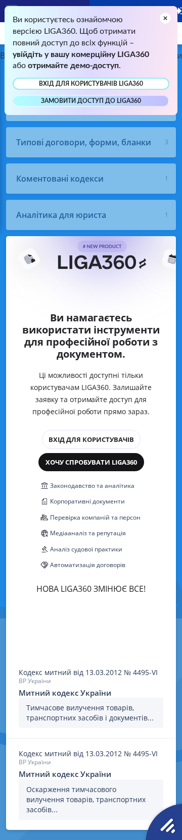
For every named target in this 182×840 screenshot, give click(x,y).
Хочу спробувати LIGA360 (91, 462)
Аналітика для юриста (61, 214)
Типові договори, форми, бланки (83, 142)
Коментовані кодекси (60, 178)
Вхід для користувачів (91, 439)
